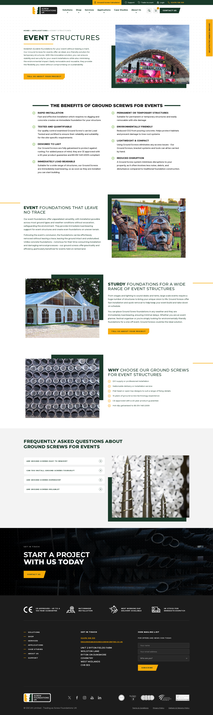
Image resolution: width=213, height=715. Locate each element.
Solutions (34, 632)
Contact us (33, 574)
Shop (31, 636)
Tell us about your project (44, 76)
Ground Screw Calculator (209, 38)
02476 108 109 (88, 638)
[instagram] (84, 697)
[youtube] (92, 697)
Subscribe (147, 668)
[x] (69, 697)
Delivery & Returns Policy (179, 708)
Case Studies (35, 649)
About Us (33, 654)
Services (33, 641)
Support (33, 658)
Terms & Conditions (140, 708)
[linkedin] (99, 697)
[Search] (149, 10)
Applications (40, 31)
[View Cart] (156, 10)
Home (27, 31)
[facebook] (77, 697)
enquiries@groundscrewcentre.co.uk (102, 642)
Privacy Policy (158, 708)
